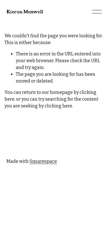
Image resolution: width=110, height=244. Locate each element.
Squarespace (43, 161)
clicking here (58, 106)
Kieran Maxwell (24, 11)
